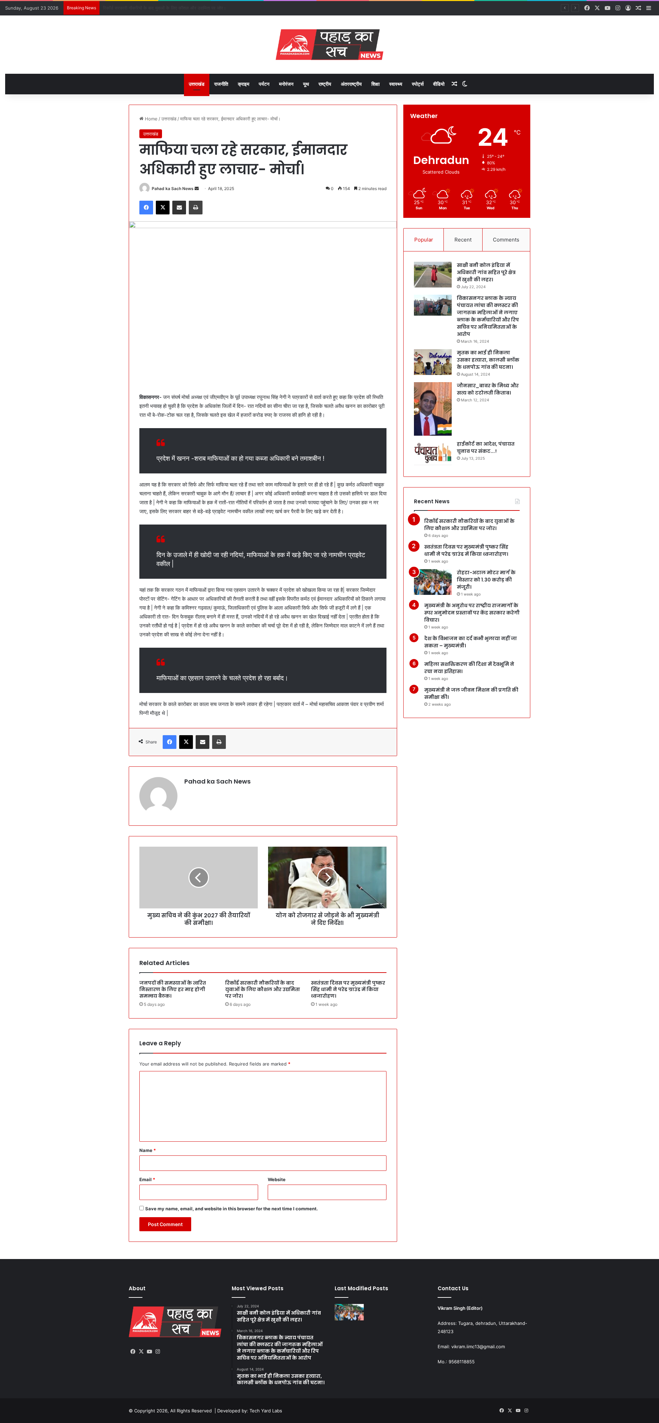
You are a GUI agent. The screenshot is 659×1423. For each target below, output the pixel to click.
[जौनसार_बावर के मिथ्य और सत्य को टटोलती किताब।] (433, 409)
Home (150, 118)
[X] (163, 207)
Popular (423, 239)
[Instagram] (157, 1352)
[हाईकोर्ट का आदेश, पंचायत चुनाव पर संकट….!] (433, 453)
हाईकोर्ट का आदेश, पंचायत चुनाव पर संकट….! (486, 447)
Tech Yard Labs (266, 1410)
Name (147, 1150)
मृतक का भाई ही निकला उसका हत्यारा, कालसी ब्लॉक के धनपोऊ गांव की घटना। (488, 360)
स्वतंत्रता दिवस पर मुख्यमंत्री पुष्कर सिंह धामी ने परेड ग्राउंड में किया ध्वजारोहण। (168, 8)
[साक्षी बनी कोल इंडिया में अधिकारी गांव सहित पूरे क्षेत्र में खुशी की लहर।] (433, 274)
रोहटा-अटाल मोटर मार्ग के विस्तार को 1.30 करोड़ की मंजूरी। (486, 579)
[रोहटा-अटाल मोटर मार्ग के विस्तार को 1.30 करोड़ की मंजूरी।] (433, 582)
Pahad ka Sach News (173, 188)
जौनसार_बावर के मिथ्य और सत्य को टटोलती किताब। (488, 389)
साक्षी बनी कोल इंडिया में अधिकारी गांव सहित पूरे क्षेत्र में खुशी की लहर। (486, 272)
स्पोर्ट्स (418, 84)
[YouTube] (149, 1352)
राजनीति (221, 84)
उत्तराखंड (197, 84)
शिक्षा (375, 84)
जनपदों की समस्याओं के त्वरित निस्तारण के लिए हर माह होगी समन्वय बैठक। (172, 989)
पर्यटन (264, 84)
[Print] (196, 207)
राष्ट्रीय (325, 84)
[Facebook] (146, 207)
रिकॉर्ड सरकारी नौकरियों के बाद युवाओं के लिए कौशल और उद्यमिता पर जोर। (262, 989)
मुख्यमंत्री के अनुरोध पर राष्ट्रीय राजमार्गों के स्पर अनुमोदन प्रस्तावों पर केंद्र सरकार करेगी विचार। (472, 612)
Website (277, 1179)
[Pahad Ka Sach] (329, 44)
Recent (463, 239)
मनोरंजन (286, 84)
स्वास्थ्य (395, 84)
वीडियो (438, 84)
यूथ (306, 84)
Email (147, 1179)
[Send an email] (197, 188)
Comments (506, 239)
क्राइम (243, 84)
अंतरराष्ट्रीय (351, 84)
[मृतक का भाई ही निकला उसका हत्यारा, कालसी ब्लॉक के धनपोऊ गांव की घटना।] (433, 362)
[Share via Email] (179, 207)
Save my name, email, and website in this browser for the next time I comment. (231, 1208)
